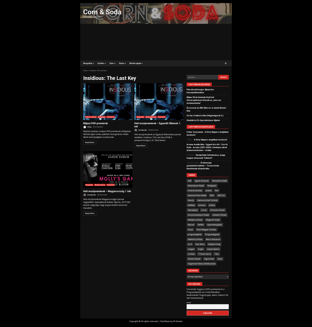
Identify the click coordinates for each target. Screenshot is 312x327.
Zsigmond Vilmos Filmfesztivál (201, 263)
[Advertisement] (156, 42)
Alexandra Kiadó (219, 180)
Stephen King (214, 244)
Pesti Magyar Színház (206, 229)
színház (191, 254)
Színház (101, 63)
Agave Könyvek (202, 180)
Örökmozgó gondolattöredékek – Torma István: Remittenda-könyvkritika (203, 166)
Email (189, 302)
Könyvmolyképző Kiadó (198, 215)
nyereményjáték (214, 224)
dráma (208, 190)
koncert (201, 205)
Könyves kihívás (217, 210)
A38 (189, 180)
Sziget (200, 249)
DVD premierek (91, 117)
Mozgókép (87, 63)
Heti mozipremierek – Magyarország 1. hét (107, 169)
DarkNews (165, 321)
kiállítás (191, 205)
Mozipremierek (151, 117)
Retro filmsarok (213, 239)
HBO (212, 195)
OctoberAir (142, 130)
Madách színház (195, 219)
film (216, 190)
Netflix (201, 224)
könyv (204, 210)
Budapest (212, 185)
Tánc (216, 254)
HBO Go (221, 195)
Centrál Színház (195, 190)
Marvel (191, 224)
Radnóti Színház (195, 239)
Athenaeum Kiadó (196, 185)
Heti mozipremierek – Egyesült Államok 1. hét (159, 101)
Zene (111, 63)
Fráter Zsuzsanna (195, 132)
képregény (193, 210)
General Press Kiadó (197, 195)
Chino (89, 127)
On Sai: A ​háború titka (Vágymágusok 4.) (205, 115)
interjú (191, 200)
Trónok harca (204, 254)
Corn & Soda (102, 12)
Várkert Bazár (194, 258)
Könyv (121, 63)
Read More (89, 142)
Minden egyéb (135, 63)
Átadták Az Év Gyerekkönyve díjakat (203, 120)
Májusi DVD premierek (107, 101)
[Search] (226, 63)
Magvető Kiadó (213, 219)
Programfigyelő (212, 234)
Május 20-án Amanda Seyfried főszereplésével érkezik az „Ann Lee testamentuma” (204, 100)
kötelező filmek (219, 215)
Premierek (110, 117)
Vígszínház (209, 258)
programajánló (195, 234)
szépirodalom (213, 249)
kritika (212, 205)
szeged (191, 249)
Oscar (190, 229)
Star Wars (200, 244)
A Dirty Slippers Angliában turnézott (210, 140)
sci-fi (190, 244)
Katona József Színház (207, 200)
